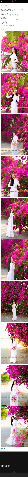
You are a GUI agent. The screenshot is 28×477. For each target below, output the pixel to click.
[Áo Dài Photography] (14, 1)
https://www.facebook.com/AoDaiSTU (9, 467)
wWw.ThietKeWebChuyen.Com (20, 474)
